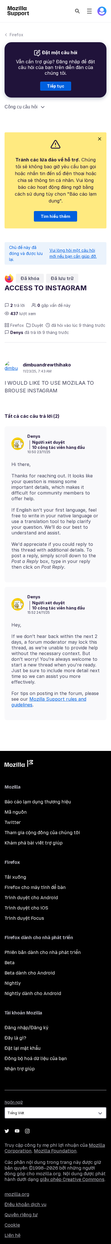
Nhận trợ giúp (20, 1068)
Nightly (13, 983)
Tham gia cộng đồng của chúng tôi (42, 832)
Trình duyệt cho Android (31, 897)
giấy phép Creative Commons (72, 1179)
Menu (89, 11)
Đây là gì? (15, 1038)
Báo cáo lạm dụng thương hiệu (38, 802)
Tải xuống (15, 877)
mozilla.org (17, 1194)
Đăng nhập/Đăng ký (26, 1027)
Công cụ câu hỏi (21, 106)
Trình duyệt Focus (24, 918)
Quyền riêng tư (21, 1214)
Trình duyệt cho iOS (26, 908)
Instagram (27, 1131)
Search (77, 11)
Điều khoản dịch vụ (25, 1204)
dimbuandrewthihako (47, 365)
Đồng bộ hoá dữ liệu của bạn (36, 1058)
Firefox (16, 34)
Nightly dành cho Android (33, 993)
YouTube (17, 1131)
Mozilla (19, 764)
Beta (10, 962)
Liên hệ (12, 1235)
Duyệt (37, 325)
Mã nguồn (16, 812)
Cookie (12, 1225)
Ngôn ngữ (14, 1102)
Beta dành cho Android (30, 973)
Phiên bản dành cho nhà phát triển (43, 952)
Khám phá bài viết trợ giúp (34, 843)
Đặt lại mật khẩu (23, 1048)
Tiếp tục (55, 86)
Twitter (13, 822)
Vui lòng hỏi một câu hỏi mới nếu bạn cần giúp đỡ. (73, 253)
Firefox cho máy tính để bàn (35, 887)
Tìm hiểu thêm (55, 216)
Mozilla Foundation (55, 1151)
